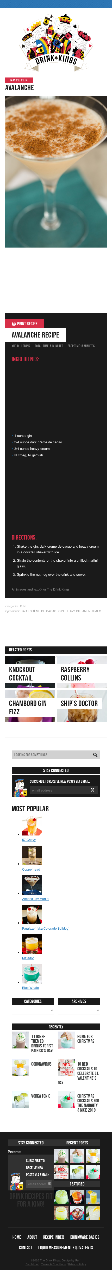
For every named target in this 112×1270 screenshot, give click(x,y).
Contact (25, 1247)
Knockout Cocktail (22, 673)
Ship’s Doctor (79, 703)
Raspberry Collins (75, 673)
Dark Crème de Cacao (39, 611)
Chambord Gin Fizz (28, 707)
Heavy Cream (76, 611)
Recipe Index (53, 1237)
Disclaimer (32, 1264)
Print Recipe (27, 323)
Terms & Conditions (53, 1264)
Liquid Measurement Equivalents (65, 1247)
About (32, 1237)
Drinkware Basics (85, 1237)
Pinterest (14, 1151)
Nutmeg (94, 611)
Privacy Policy (77, 1264)
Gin (23, 606)
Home (17, 1237)
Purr (77, 1260)
